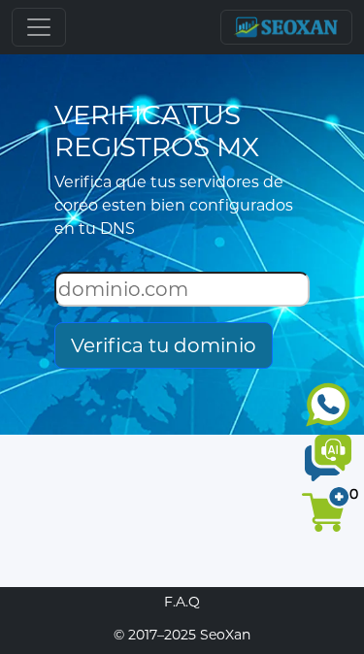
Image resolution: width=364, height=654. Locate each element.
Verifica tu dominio (163, 345)
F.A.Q (182, 601)
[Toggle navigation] (39, 27)
